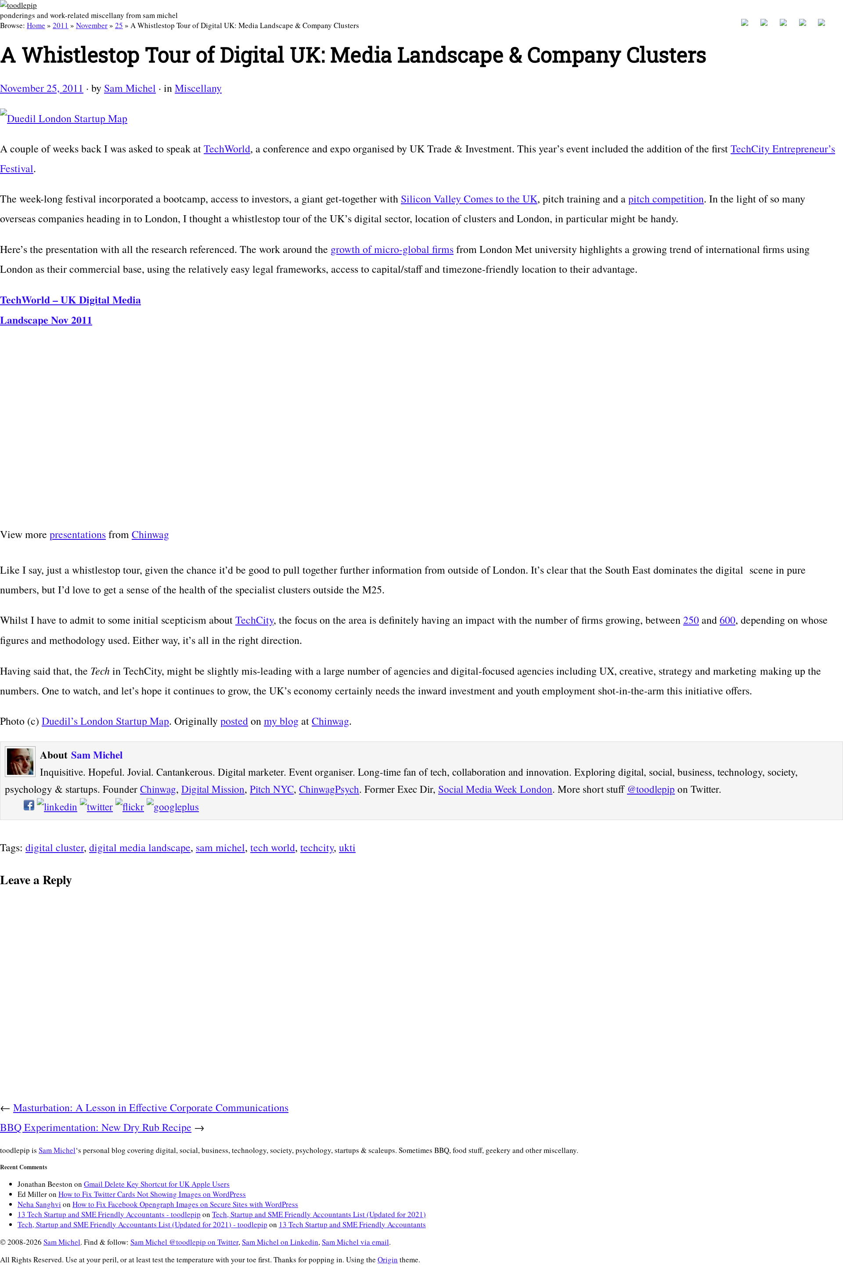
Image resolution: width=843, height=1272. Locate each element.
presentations (78, 534)
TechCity (254, 620)
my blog (281, 721)
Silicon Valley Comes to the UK (469, 199)
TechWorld (227, 148)
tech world (272, 847)
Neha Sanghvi (39, 1204)
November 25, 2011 (41, 88)
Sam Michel (130, 88)
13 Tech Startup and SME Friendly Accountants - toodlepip (109, 1214)
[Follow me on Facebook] (29, 806)
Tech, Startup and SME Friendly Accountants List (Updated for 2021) (319, 1214)
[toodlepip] (18, 5)
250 (691, 620)
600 (727, 620)
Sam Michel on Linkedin (280, 1242)
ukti (347, 847)
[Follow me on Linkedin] (57, 806)
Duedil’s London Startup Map (105, 721)
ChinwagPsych (329, 788)
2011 (60, 25)
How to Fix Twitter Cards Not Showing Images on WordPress (152, 1194)
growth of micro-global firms (392, 249)
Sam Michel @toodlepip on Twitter (184, 1242)
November (92, 25)
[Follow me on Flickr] (129, 806)
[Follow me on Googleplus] (173, 806)
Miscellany (198, 88)
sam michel (220, 847)
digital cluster (54, 847)
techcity (317, 847)
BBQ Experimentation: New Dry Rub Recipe (95, 1127)
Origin (388, 1259)
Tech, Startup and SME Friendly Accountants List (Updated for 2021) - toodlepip (142, 1224)
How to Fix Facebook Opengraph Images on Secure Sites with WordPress (185, 1204)
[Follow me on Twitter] (96, 806)
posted (234, 721)
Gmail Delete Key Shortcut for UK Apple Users (157, 1184)
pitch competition (666, 199)
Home (36, 25)
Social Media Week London (495, 788)
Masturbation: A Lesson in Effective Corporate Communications (150, 1107)
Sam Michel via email (355, 1242)
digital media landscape (140, 847)
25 (119, 25)
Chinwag (150, 534)
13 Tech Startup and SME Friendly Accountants (352, 1224)
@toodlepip (651, 788)
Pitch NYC (272, 788)
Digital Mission (213, 788)
